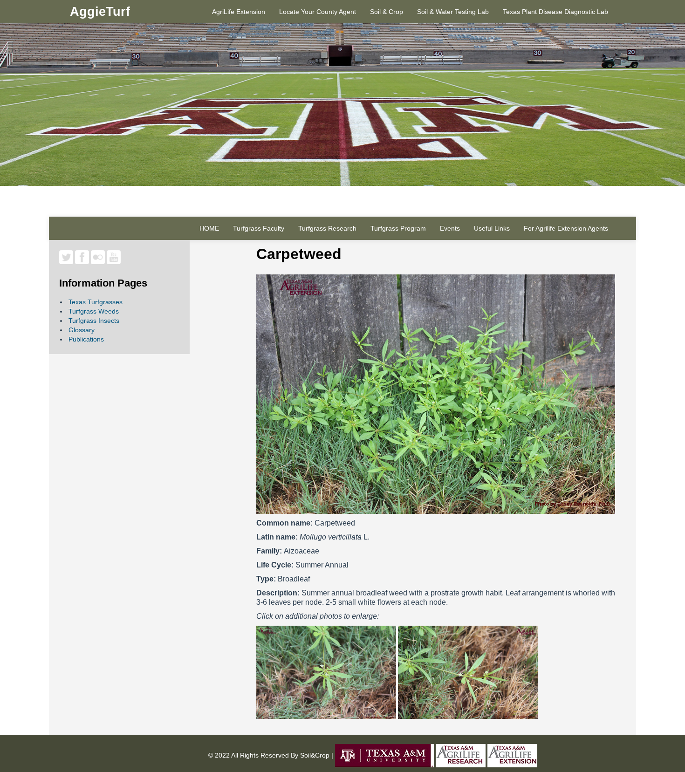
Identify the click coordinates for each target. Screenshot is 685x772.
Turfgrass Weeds (93, 311)
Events (450, 228)
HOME (209, 228)
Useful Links (492, 228)
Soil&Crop (313, 754)
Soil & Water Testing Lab (453, 11)
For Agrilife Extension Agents (566, 228)
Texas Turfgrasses (95, 302)
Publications (86, 339)
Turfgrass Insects (93, 320)
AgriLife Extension (238, 11)
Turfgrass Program (398, 228)
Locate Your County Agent (317, 11)
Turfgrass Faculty (258, 228)
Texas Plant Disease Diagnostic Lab (555, 11)
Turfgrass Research (327, 228)
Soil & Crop (386, 11)
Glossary (81, 330)
